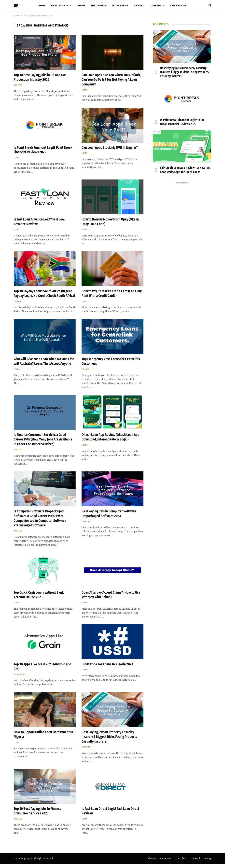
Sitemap (207, 858)
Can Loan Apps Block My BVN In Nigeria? (110, 147)
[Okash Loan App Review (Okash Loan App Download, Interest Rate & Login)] (112, 412)
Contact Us (178, 5)
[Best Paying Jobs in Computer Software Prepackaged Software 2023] (112, 488)
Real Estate (59, 5)
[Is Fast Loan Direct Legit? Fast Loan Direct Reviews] (112, 786)
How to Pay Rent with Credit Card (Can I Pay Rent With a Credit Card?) (112, 293)
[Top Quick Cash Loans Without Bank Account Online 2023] (45, 570)
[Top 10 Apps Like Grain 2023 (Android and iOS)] (45, 641)
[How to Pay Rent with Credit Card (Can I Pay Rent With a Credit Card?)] (112, 268)
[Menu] (16, 5)
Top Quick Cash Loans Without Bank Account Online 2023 (39, 594)
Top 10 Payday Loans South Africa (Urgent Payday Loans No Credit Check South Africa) (44, 293)
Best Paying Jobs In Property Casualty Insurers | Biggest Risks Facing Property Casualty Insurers (109, 737)
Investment (120, 5)
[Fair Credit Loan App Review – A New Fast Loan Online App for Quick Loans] (182, 146)
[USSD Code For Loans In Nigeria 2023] (112, 641)
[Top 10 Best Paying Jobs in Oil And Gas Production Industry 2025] (45, 52)
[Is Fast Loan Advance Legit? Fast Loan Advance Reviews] (45, 196)
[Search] (209, 5)
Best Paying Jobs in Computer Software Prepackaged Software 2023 (109, 513)
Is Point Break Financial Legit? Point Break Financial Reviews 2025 (43, 149)
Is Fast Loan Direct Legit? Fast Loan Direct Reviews (110, 811)
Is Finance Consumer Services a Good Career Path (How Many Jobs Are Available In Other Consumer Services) (43, 439)
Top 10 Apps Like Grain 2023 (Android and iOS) (42, 666)
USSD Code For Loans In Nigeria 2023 (107, 664)
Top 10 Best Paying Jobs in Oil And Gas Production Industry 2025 (40, 77)
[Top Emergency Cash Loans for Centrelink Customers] (112, 336)
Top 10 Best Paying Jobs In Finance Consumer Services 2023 (37, 811)
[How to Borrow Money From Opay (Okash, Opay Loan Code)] (112, 196)
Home (42, 5)
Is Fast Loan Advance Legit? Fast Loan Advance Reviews (40, 221)
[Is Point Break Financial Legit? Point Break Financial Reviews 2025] (45, 125)
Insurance (98, 5)
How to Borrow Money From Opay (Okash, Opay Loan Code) (111, 221)
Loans (81, 5)
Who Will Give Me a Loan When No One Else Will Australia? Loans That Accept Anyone (44, 361)
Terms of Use (180, 858)
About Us (152, 858)
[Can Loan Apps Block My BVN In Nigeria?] (112, 125)
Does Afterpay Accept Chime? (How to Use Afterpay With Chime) (111, 594)
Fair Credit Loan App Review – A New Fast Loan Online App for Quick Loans (185, 170)
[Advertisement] (182, 234)
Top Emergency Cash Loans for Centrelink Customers (111, 361)
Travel (139, 5)
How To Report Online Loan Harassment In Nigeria (43, 734)
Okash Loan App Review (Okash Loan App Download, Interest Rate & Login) (110, 437)
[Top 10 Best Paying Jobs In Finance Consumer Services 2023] (45, 786)
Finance (18, 301)
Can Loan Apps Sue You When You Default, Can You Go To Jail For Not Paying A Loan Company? (111, 79)
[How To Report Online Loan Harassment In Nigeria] (45, 709)
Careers (156, 5)
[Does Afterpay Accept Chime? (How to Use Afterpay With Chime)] (112, 570)
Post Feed (195, 858)
